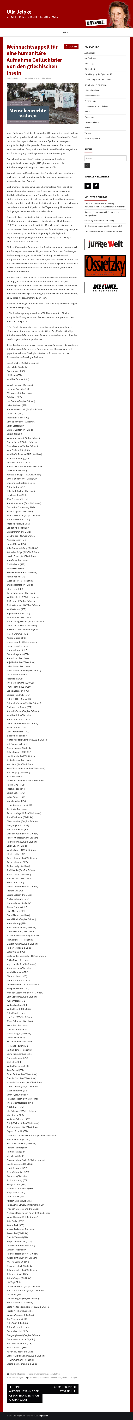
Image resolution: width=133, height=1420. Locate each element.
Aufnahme (34, 1377)
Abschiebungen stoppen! (65, 1389)
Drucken (71, 46)
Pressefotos (89, 117)
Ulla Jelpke (19, 12)
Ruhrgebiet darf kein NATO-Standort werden (103, 231)
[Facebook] (96, 186)
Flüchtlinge (44, 1377)
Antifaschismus (91, 58)
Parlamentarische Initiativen (48, 1374)
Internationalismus (92, 90)
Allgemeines (90, 53)
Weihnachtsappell (69, 1377)
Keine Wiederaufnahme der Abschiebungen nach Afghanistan (24, 1393)
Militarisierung (90, 101)
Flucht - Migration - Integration (23, 1374)
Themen (88, 133)
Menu (66, 32)
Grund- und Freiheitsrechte (96, 85)
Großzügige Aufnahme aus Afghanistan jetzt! (103, 226)
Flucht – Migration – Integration (98, 79)
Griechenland (55, 1377)
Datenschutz (90, 69)
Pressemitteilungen (15, 1377)
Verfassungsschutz (92, 138)
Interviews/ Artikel (92, 95)
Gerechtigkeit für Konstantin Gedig (99, 220)
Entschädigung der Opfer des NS (98, 74)
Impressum (43, 1415)
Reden (87, 127)
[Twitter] (88, 186)
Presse (87, 111)
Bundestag (89, 63)
